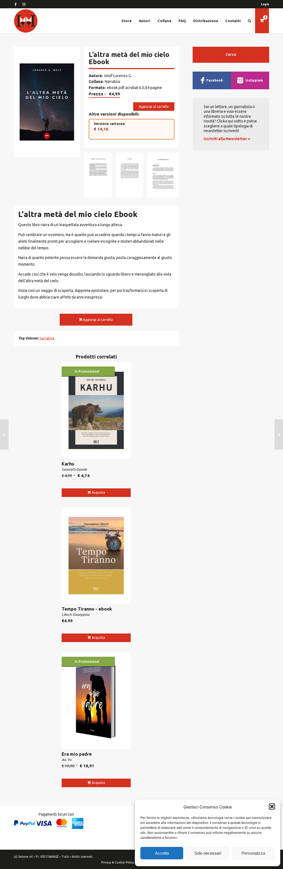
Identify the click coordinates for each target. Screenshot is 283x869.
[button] (272, 806)
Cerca (231, 54)
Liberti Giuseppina (76, 614)
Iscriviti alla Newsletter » (227, 139)
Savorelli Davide (74, 469)
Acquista (98, 492)
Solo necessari (207, 853)
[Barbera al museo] (4, 434)
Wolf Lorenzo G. (118, 76)
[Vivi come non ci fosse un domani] (278, 434)
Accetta (162, 853)
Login (265, 4)
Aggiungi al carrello (154, 106)
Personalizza (253, 853)
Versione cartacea (109, 126)
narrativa (47, 338)
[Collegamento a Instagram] (24, 4)
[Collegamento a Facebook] (15, 4)
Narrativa (112, 81)
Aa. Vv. (67, 759)
